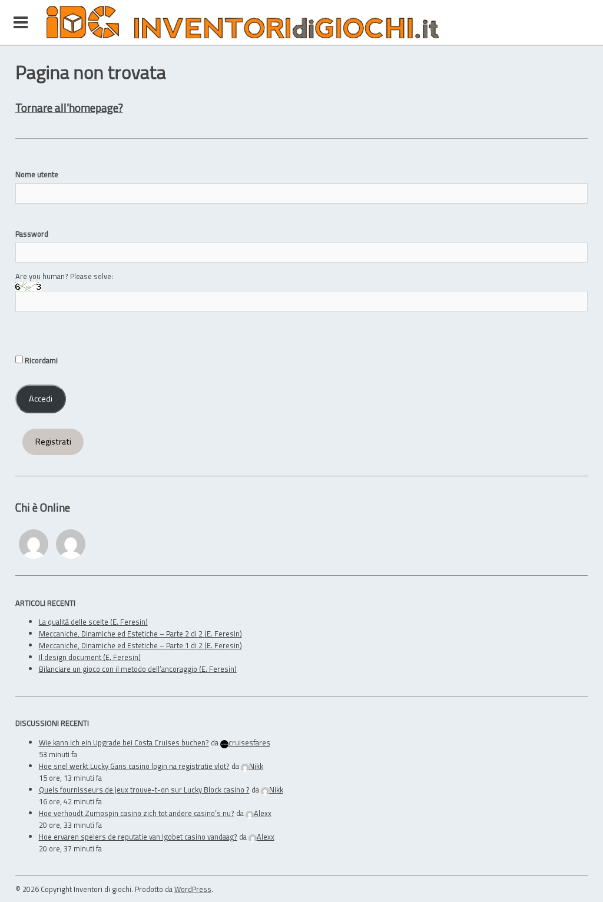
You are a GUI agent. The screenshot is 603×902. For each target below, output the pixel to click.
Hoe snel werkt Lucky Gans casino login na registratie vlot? (134, 766)
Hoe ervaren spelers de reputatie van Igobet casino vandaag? (138, 837)
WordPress (192, 889)
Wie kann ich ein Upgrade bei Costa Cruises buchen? (124, 742)
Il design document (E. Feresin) (90, 657)
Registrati (53, 441)
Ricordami (40, 360)
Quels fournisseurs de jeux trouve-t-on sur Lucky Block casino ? (144, 789)
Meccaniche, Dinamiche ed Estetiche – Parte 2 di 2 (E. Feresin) (140, 633)
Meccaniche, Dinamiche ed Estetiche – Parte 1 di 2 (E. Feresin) (140, 645)
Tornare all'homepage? (69, 107)
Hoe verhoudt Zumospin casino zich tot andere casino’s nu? (136, 813)
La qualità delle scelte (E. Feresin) (93, 622)
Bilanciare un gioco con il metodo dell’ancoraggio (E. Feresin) (138, 669)
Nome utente (36, 174)
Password (31, 234)
